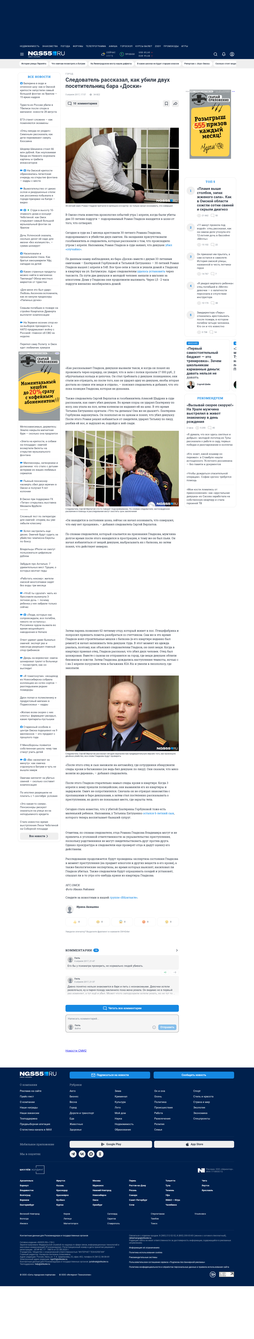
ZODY (158, 46)
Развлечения (162, 1118)
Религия (159, 1124)
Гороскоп (126, 46)
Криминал (121, 1096)
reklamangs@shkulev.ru (140, 1238)
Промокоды (171, 46)
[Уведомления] (224, 54)
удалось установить (151, 271)
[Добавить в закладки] (166, 103)
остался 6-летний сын (158, 813)
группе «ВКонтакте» (123, 897)
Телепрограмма (96, 46)
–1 (174, 1000)
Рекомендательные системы (143, 1257)
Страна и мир (201, 1102)
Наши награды (29, 1107)
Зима (118, 1091)
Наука (118, 1118)
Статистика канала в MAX (36, 1129)
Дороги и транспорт (82, 1113)
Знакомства (50, 46)
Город (73, 1107)
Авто (73, 1091)
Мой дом (120, 1113)
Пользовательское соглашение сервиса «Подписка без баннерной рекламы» (167, 1262)
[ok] (100, 1154)
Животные (76, 1124)
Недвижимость (30, 46)
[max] (91, 1154)
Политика (160, 1102)
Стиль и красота (203, 1096)
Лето (118, 1107)
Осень (158, 1096)
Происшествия (163, 1107)
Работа (158, 1113)
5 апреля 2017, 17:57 (75, 94)
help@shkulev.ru (42, 1264)
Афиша (113, 46)
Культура (120, 1102)
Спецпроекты (201, 1118)
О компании (27, 1102)
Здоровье (76, 1129)
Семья (158, 1129)
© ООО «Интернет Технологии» (75, 1274)
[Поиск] (215, 54)
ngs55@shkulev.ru (58, 1259)
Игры (184, 46)
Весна (73, 1102)
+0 (165, 972)
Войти (78, 1028)
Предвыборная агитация (35, 1124)
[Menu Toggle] (22, 54)
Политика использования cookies (145, 1252)
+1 (165, 1000)
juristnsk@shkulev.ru (98, 1261)
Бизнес (74, 1096)
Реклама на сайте (30, 1091)
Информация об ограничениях (144, 1247)
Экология (199, 1107)
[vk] (82, 1154)
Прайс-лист (27, 1096)
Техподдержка (28, 1118)
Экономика (200, 1113)
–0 (174, 972)
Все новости (39, 77)
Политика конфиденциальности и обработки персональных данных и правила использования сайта (179, 1267)
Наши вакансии (29, 1113)
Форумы (78, 46)
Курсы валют (143, 46)
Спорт (197, 1091)
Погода (65, 46)
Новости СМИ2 (76, 1050)
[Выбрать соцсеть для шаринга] (175, 103)
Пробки (128, 54)
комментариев (85, 103)
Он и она (159, 1091)
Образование (123, 1129)
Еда (72, 1118)
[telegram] (73, 1154)
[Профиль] (232, 54)
